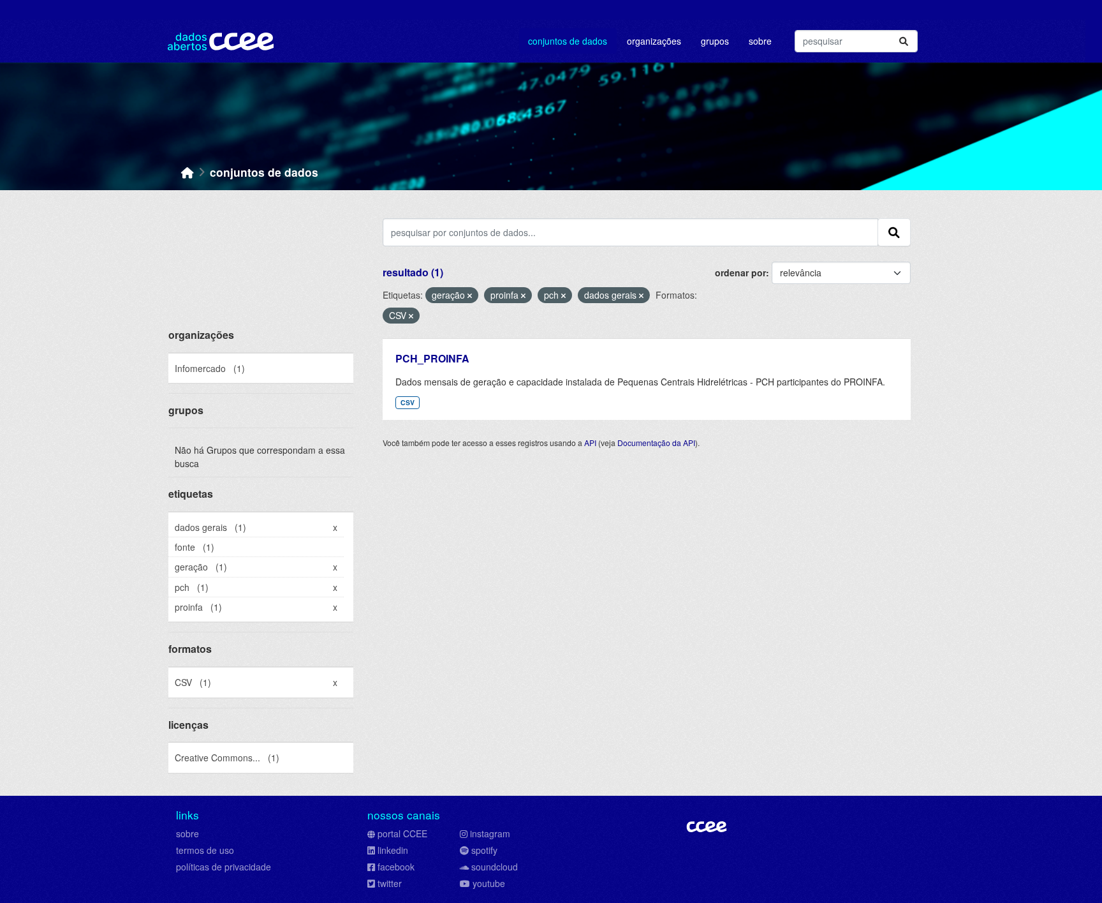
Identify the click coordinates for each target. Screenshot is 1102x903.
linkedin (393, 850)
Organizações (654, 40)
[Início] (187, 172)
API (590, 442)
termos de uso (205, 850)
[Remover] (469, 295)
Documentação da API (656, 442)
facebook (396, 866)
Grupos (715, 40)
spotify (484, 850)
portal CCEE (402, 833)
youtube (489, 883)
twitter (390, 883)
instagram (490, 833)
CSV (407, 402)
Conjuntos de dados (567, 40)
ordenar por (740, 272)
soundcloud (494, 866)
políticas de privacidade (223, 866)
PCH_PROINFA (432, 358)
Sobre (760, 40)
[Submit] (903, 41)
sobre (187, 833)
